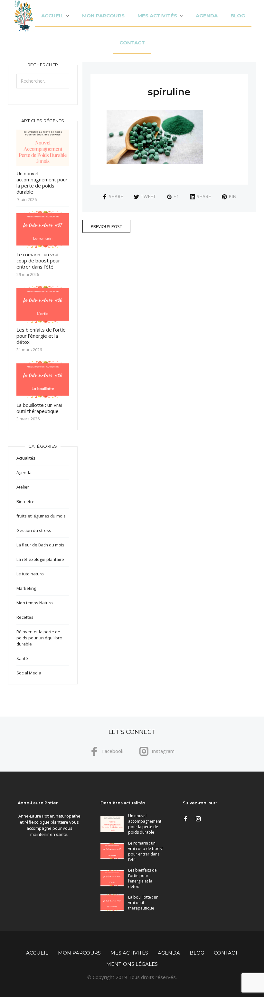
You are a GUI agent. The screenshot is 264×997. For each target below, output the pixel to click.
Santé (22, 658)
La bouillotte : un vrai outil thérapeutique (39, 408)
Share (116, 196)
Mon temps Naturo (34, 603)
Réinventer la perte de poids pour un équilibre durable (39, 638)
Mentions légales (132, 964)
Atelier (22, 487)
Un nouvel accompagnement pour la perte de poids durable (42, 182)
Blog (238, 16)
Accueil (52, 16)
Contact (132, 43)
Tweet (148, 196)
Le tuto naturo (30, 574)
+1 (176, 196)
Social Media (28, 673)
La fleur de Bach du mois (40, 545)
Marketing (26, 588)
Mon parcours (103, 16)
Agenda (207, 16)
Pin (232, 196)
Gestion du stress (33, 530)
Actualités (25, 458)
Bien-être (25, 501)
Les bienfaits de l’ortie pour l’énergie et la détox (41, 335)
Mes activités (157, 16)
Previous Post (106, 226)
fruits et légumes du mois (41, 516)
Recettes (24, 617)
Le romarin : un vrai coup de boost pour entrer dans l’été (38, 260)
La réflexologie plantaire (40, 559)
